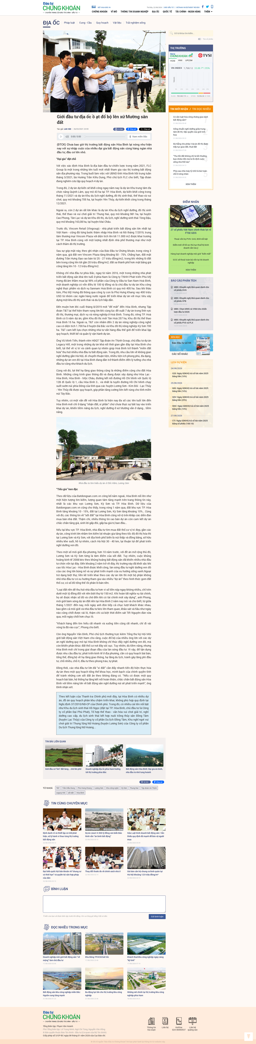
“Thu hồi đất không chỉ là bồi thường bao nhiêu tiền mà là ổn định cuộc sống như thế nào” (190, 159)
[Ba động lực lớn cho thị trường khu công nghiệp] (104, 979)
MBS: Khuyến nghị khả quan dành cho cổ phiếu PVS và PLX (191, 321)
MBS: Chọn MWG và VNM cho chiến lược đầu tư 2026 (190, 310)
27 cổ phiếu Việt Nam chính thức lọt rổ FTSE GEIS (191, 231)
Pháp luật (69, 22)
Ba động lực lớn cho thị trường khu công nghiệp (103, 994)
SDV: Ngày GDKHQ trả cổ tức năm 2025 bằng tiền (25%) (190, 398)
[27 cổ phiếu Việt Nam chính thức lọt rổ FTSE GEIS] (191, 216)
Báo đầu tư (169, 7)
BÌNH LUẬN (59, 889)
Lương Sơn (99, 788)
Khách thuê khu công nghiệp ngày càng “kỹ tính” (145, 959)
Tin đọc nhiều (201, 109)
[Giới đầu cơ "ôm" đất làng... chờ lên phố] (64, 755)
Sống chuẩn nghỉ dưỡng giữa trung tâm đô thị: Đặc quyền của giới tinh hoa (189, 131)
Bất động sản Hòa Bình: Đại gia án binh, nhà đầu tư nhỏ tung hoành (144, 771)
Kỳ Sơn (124, 788)
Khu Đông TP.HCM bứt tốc (97, 957)
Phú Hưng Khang (85, 788)
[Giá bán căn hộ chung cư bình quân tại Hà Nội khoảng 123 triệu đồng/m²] (146, 858)
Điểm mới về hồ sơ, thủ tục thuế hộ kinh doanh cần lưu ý (191, 246)
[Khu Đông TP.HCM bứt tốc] (104, 943)
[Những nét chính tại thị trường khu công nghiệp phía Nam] (146, 979)
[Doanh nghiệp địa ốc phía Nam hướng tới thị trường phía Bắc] (104, 755)
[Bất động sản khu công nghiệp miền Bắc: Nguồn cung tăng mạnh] (62, 979)
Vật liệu (117, 22)
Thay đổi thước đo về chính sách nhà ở (102, 871)
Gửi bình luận (157, 916)
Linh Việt (67, 129)
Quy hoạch (102, 22)
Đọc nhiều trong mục (69, 927)
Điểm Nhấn (191, 202)
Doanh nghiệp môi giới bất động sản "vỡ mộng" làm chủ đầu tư (61, 959)
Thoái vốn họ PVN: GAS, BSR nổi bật (191, 239)
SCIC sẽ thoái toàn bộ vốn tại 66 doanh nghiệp (191, 261)
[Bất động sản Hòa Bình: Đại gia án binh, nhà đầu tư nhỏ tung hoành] (144, 755)
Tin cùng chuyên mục (69, 803)
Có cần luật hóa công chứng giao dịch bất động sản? (190, 118)
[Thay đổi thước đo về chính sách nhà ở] (104, 858)
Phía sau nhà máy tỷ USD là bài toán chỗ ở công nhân (190, 172)
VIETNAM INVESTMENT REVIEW (188, 7)
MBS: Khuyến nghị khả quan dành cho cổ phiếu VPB (191, 299)
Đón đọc (175, 337)
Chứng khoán (99, 11)
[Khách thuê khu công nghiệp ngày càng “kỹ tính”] (146, 943)
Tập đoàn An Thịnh (149, 788)
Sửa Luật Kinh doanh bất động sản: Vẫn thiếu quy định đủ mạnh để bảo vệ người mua (145, 836)
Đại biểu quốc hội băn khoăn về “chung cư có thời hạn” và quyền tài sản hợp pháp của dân (62, 874)
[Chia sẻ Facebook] (202, 6)
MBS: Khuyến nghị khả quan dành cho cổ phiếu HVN (191, 288)
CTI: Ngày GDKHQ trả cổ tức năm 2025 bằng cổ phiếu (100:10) (190, 422)
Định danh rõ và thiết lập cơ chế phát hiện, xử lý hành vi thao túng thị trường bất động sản (61, 836)
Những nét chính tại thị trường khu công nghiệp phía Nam (145, 994)
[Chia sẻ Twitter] (206, 6)
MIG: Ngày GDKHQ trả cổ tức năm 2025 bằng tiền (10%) (190, 390)
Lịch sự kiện (179, 362)
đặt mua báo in (104, 7)
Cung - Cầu (85, 22)
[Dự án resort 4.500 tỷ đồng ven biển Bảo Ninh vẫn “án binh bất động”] (104, 819)
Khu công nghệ (112, 788)
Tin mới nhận (179, 109)
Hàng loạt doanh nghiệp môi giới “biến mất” (191, 253)
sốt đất (71, 793)
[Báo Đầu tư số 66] (203, 346)
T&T (57, 788)
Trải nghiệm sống (135, 22)
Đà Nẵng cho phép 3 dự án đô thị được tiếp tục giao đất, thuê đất (190, 145)
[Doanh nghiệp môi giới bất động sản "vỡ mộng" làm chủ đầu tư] (62, 943)
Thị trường (178, 48)
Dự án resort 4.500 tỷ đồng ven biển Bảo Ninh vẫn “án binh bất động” (103, 835)
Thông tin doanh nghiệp (134, 11)
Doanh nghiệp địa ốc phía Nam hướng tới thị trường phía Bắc (103, 771)
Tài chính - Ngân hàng (188, 11)
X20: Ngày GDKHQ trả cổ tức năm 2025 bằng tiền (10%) (190, 375)
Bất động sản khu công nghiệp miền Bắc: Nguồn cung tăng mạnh (62, 994)
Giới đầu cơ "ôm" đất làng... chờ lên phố (63, 769)
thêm (207, 11)
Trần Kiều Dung (68, 788)
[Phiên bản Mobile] (211, 6)
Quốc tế (167, 11)
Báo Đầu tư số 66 (181, 342)
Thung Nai (134, 788)
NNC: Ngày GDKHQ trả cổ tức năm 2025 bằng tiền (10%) (190, 407)
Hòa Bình (80, 793)
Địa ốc (155, 11)
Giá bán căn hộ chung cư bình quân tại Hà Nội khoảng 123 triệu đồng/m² (145, 873)
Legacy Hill (60, 793)
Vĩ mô (114, 11)
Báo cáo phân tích (183, 280)
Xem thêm (191, 184)
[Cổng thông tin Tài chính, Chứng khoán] (61, 8)
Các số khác (180, 354)
